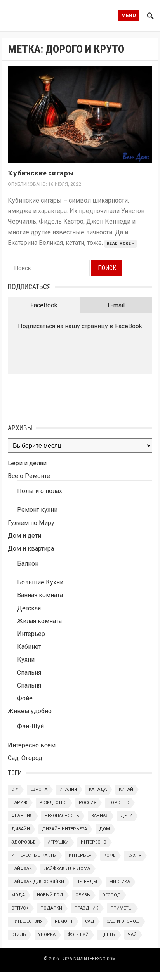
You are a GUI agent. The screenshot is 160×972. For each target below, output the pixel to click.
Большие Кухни (40, 582)
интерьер (80, 855)
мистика (119, 881)
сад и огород (123, 921)
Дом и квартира (31, 548)
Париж (19, 802)
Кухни (26, 659)
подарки (51, 908)
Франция (22, 815)
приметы (121, 908)
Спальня (29, 672)
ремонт (64, 921)
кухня (134, 855)
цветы (108, 934)
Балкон (27, 563)
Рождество (53, 802)
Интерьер (31, 634)
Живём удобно (30, 711)
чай (132, 934)
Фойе (25, 698)
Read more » (120, 243)
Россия (87, 802)
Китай (126, 789)
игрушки (58, 842)
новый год (50, 894)
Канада (98, 789)
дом (104, 829)
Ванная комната (40, 595)
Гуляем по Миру (31, 523)
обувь (82, 894)
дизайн (20, 829)
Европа (38, 789)
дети (126, 815)
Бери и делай (27, 463)
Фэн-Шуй (30, 726)
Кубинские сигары (41, 173)
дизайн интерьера (64, 829)
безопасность (62, 815)
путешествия (27, 921)
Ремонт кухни (37, 509)
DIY (14, 789)
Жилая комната (39, 621)
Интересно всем (32, 745)
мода (18, 894)
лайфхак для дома (67, 868)
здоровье (23, 842)
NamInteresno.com (94, 959)
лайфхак (21, 868)
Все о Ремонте (29, 476)
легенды (86, 881)
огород (111, 894)
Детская (29, 608)
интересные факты (34, 855)
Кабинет (29, 646)
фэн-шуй (78, 934)
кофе (109, 855)
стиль (18, 934)
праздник (86, 908)
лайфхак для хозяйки (37, 881)
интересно (93, 842)
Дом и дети (24, 535)
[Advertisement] (46, 396)
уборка (47, 934)
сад (89, 921)
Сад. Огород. (25, 758)
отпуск (19, 908)
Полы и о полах (39, 491)
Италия (68, 789)
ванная (99, 815)
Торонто (118, 802)
